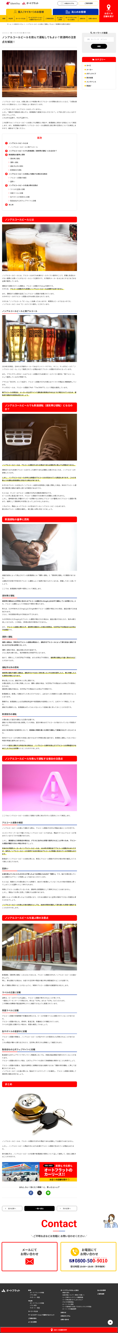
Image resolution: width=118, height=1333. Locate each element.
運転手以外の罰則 (16, 166)
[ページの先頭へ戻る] (110, 1322)
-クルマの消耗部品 (68, 1302)
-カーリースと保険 (67, 1304)
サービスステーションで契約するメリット (41, 1315)
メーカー (89, 69)
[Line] (48, 1193)
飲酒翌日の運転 (16, 170)
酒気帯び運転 (15, 158)
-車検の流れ (65, 1293)
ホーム (9, 24)
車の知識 (89, 77)
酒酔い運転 (14, 162)
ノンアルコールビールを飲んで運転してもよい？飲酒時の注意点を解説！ (48, 24)
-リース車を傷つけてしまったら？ (72, 1300)
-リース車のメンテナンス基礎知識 (72, 1297)
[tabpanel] (49, 18)
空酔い (12, 181)
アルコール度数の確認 (18, 178)
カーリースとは (33, 1311)
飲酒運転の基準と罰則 (17, 154)
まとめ (11, 204)
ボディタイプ (91, 73)
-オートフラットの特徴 (37, 1293)
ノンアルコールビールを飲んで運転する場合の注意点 (28, 174)
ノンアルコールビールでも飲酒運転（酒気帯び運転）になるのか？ (33, 151)
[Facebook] (31, 1193)
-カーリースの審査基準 (69, 1309)
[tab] (29, 12)
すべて (88, 65)
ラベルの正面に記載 (17, 189)
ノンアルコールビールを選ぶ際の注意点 (23, 185)
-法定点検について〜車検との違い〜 (73, 1295)
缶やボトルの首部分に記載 (20, 197)
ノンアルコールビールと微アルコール (24, 147)
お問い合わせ (65, 1319)
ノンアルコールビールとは (18, 143)
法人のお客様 (101, 1290)
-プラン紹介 (33, 1295)
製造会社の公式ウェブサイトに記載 (23, 200)
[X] (39, 1193)
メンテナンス (91, 82)
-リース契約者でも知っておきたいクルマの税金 (76, 1307)
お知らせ (63, 1312)
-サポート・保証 (35, 1297)
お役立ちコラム (18, 24)
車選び (88, 86)
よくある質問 (32, 1322)
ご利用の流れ (32, 1318)
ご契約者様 (100, 1294)
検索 (99, 46)
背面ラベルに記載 (16, 193)
